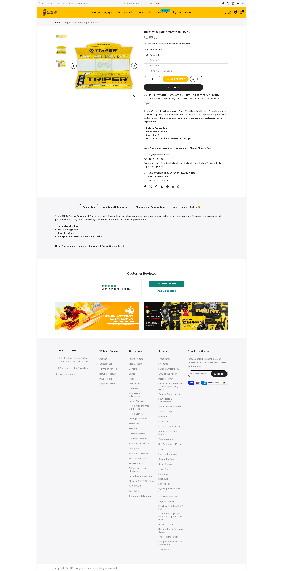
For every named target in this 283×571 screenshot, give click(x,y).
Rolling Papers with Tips (211, 163)
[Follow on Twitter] (228, 3)
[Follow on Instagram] (233, 3)
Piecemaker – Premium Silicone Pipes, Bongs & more (170, 386)
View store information (157, 180)
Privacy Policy (106, 378)
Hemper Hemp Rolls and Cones (170, 530)
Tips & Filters (135, 363)
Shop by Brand (124, 12)
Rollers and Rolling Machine (138, 470)
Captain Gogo (165, 439)
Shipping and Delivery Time (150, 207)
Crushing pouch (137, 433)
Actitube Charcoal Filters (167, 433)
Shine (161, 449)
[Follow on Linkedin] (237, 3)
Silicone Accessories (139, 453)
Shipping (162, 43)
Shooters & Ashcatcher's (135, 395)
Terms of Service (108, 368)
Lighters (133, 368)
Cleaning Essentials (139, 438)
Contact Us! (105, 363)
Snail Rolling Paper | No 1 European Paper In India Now (170, 516)
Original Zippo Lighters (169, 394)
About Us (104, 358)
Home (58, 23)
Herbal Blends (136, 414)
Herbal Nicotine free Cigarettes (139, 407)
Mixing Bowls (135, 423)
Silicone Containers (139, 443)
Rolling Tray (135, 448)
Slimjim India (164, 549)
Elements (163, 416)
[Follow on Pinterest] (242, 3)
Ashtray (133, 428)
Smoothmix (164, 358)
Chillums (133, 388)
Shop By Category (101, 12)
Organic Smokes (166, 501)
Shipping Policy (107, 383)
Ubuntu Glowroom (167, 524)
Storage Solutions (138, 418)
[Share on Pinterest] (156, 186)
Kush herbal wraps (167, 454)
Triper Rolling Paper (153, 166)
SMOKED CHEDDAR (167, 496)
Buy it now (173, 87)
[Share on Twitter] (150, 186)
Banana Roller (165, 484)
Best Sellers (134, 491)
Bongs (132, 373)
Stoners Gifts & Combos (141, 481)
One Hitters (135, 383)
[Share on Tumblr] (162, 186)
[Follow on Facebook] (223, 3)
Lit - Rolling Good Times (170, 444)
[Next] (134, 66)
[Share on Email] (173, 186)
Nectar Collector (137, 458)
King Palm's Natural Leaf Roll (170, 508)
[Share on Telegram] (167, 186)
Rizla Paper (163, 421)
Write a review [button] (167, 283)
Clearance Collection (140, 496)
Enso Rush (163, 479)
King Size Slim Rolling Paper (169, 163)
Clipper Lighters (166, 459)
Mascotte (163, 363)
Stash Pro (163, 469)
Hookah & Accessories (140, 476)
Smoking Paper (166, 411)
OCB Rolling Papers (168, 373)
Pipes (131, 378)
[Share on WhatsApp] (178, 186)
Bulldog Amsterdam (168, 368)
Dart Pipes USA (165, 378)
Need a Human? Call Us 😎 (186, 207)
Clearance (162, 12)
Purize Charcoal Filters (169, 426)
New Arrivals (145, 12)
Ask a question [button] (166, 291)
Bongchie (163, 474)
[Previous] (74, 66)
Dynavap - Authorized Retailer (169, 490)
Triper (147, 111)
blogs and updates (181, 12)
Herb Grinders (136, 463)
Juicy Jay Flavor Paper (169, 406)
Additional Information (115, 207)
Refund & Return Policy (111, 373)
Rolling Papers (191, 163)
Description (89, 207)
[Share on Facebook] (145, 186)
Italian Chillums (137, 401)
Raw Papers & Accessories (165, 400)
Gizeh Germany (166, 464)
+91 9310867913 (49, 3)
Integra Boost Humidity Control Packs (170, 543)
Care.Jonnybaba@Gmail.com (75, 3)
